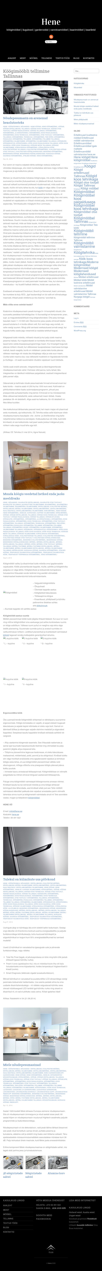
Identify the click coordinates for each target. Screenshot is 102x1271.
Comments (80, 326)
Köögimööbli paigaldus (13, 525)
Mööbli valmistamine (50, 912)
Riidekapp (14, 1102)
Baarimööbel (50, 504)
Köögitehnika (14, 126)
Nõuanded (25, 126)
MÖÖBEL (33, 58)
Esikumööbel (49, 511)
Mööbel (32, 542)
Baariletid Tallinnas (12, 504)
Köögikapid (8, 519)
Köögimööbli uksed (20, 527)
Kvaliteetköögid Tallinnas (14, 149)
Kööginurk (62, 141)
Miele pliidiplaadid (81, 119)
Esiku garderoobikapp (54, 1073)
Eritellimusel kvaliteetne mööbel (52, 506)
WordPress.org (80, 330)
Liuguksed (7, 1089)
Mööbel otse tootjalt (46, 544)
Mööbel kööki (30, 544)
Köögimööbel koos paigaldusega (43, 133)
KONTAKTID (88, 58)
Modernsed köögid (11, 153)
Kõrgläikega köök (46, 147)
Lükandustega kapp (45, 1092)
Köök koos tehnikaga (20, 145)
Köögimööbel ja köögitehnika (15, 133)
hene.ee (23, 513)
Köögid (61, 126)
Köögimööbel (51, 130)
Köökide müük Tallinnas (40, 145)
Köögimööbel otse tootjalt (40, 135)
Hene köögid (36, 126)
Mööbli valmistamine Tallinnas (40, 914)
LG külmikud (13, 908)
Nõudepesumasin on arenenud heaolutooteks (86, 100)
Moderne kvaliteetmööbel (34, 540)
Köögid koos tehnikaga (40, 129)
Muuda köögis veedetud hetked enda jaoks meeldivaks (86, 107)
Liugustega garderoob (46, 1089)
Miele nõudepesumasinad (22, 1065)
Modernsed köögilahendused (32, 153)
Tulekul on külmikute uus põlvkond (29, 879)
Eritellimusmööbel (41, 508)
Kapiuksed (31, 513)
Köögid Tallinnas (37, 130)
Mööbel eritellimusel (46, 542)
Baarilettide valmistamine (33, 504)
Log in (76, 318)
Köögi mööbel (61, 513)
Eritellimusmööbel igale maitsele (85, 147)
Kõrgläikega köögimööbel (26, 147)
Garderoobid (9, 1075)
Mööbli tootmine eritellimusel (40, 546)
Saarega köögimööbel (12, 156)
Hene (5, 126)
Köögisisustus (9, 143)
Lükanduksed (9, 1092)
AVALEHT (12, 58)
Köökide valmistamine (26, 534)
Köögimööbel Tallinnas (13, 523)
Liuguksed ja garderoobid (24, 1089)
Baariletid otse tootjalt (51, 502)
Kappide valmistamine (46, 513)
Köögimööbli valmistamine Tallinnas (41, 141)
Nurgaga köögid (53, 153)
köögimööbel (34, 797)
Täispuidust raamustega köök (16, 919)
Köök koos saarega (33, 531)
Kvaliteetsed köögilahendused (29, 151)
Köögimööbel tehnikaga (22, 137)
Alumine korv (56, 1173)
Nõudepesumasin (49, 1100)
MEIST (23, 58)
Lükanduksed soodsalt (26, 1092)
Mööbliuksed (17, 550)
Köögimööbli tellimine (22, 139)
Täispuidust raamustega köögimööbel (26, 552)
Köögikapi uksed (53, 517)
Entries (79, 322)
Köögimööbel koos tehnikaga (15, 135)
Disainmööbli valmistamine (26, 506)
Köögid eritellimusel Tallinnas (16, 129)
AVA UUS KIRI (59, 1208)
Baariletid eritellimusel (29, 502)
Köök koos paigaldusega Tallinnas (43, 143)
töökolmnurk (42, 605)
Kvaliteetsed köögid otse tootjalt (18, 538)
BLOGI (76, 58)
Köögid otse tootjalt (54, 891)
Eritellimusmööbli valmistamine (29, 511)
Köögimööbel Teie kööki (43, 137)
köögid (6, 635)
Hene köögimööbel (50, 126)
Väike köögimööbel (45, 156)
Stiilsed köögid (29, 156)
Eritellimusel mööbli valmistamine (17, 508)
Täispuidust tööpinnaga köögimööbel (24, 554)
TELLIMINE (46, 58)
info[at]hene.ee (15, 811)
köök (40, 187)
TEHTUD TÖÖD (63, 58)
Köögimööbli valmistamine (14, 141)
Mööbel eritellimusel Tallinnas (52, 910)
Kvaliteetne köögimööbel (37, 149)
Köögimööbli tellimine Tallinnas (45, 139)
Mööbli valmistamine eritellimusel (29, 548)
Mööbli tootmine (19, 546)
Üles (51, 1252)
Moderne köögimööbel (53, 151)
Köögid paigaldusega (20, 130)
